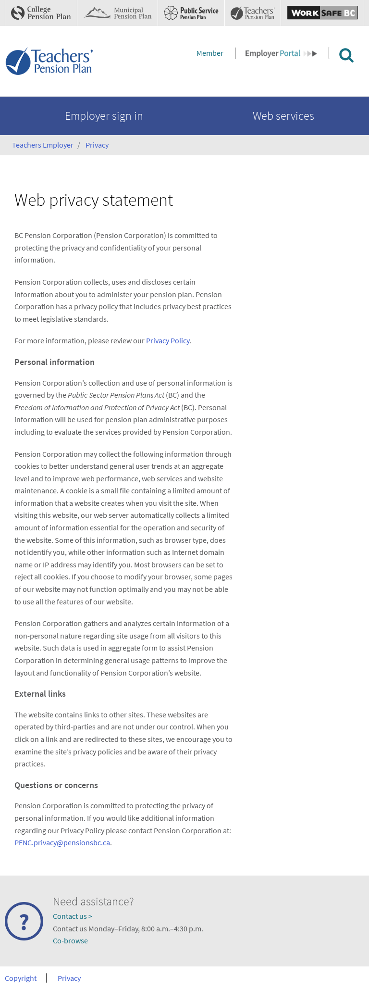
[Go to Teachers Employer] (50, 60)
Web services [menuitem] (283, 115)
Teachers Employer (43, 145)
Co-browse (70, 940)
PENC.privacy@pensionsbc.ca (62, 842)
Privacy (97, 145)
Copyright (21, 978)
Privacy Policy (167, 340)
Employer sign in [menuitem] (104, 115)
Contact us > (72, 916)
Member (210, 53)
